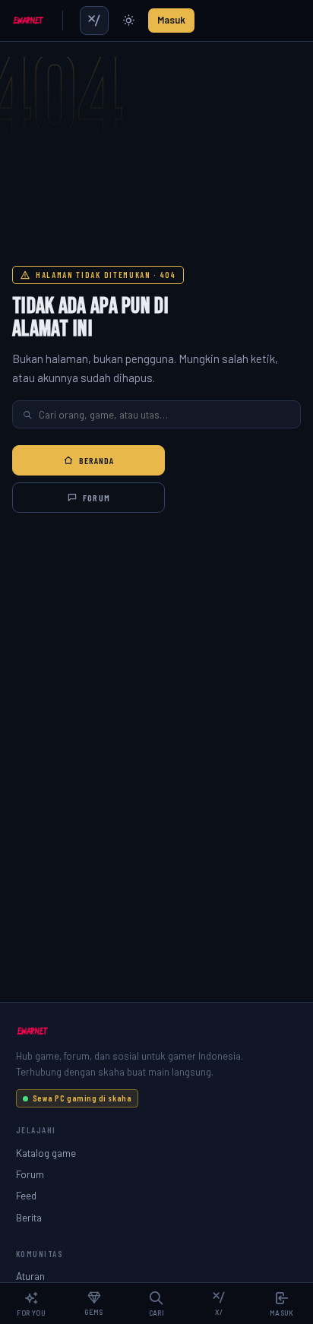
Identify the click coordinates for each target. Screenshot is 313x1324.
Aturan (30, 1275)
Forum (96, 497)
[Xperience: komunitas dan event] (94, 20)
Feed (26, 1195)
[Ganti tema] (128, 20)
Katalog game (46, 1152)
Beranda (97, 460)
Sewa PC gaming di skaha (82, 1098)
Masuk (171, 20)
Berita (29, 1217)
